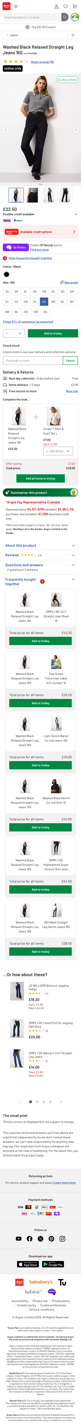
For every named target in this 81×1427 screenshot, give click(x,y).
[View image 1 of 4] (16, 195)
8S (7, 291)
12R (72, 291)
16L (62, 301)
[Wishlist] (65, 6)
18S (72, 301)
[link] (28, 62)
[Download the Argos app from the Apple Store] (28, 1266)
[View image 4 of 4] (64, 195)
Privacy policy (61, 1301)
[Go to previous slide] (5, 130)
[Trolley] (74, 6)
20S (26, 311)
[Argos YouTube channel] (18, 1238)
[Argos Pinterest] (51, 1238)
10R (44, 291)
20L (45, 311)
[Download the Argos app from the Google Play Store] (53, 1266)
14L (35, 301)
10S (35, 291)
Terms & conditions (41, 1309)
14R (26, 301)
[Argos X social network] (40, 1238)
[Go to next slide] (76, 130)
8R (16, 291)
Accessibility (20, 1301)
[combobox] (31, 17)
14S (16, 301)
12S (62, 291)
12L (7, 301)
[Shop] (15, 6)
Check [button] (70, 360)
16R (53, 301)
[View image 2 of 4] (32, 195)
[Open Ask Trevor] (75, 17)
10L (53, 291)
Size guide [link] (71, 282)
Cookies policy (26, 1305)
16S (44, 301)
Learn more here (65, 1182)
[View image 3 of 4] (48, 195)
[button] (67, 79)
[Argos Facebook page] (29, 1238)
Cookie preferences (53, 1305)
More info (72, 391)
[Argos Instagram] (62, 1238)
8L (25, 291)
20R (35, 311)
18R (7, 311)
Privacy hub (40, 1301)
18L (16, 311)
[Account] (56, 6)
